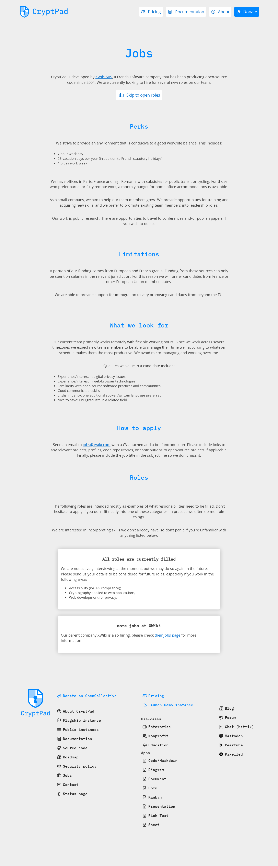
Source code (75, 748)
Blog (229, 708)
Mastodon (234, 736)
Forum (230, 717)
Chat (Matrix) (239, 726)
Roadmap (71, 757)
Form (152, 788)
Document (157, 779)
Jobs (67, 775)
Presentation (161, 806)
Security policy (79, 766)
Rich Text (158, 815)
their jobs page (167, 635)
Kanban (155, 797)
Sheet (154, 824)
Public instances (81, 729)
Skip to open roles (142, 95)
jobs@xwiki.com (97, 444)
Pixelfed (234, 754)
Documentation (77, 738)
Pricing (156, 695)
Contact (71, 784)
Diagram (156, 769)
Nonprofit (158, 736)
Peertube (234, 745)
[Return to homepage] (44, 12)
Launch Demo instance (170, 705)
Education (158, 745)
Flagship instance (82, 720)
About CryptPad (78, 711)
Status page (75, 793)
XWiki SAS (103, 76)
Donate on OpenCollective (90, 695)
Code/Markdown (162, 760)
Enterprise (159, 726)
